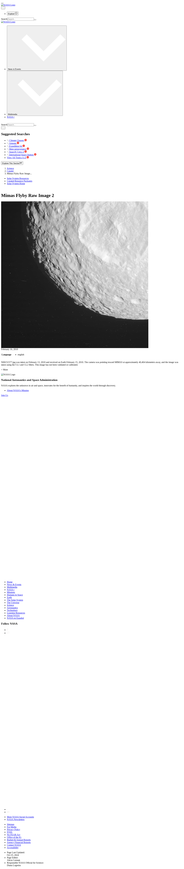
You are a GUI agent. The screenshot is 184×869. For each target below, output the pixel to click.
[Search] (35, 19)
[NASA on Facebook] (7, 630)
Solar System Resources (18, 178)
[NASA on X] (93, 809)
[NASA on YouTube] (8, 812)
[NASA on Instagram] (8, 633)
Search (4, 19)
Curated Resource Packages (19, 181)
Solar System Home (16, 183)
